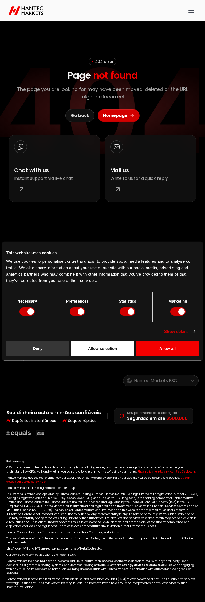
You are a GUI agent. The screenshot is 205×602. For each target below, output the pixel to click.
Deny (37, 348)
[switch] (77, 311)
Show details (176, 331)
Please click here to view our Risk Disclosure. (166, 472)
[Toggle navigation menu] (191, 10)
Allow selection (102, 348)
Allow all (167, 348)
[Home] (27, 10)
